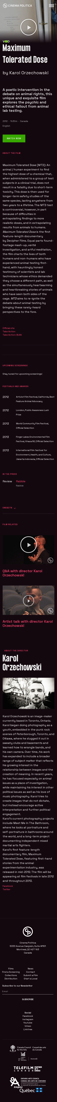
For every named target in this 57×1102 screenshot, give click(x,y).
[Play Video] (28, 27)
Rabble (20, 481)
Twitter (6, 889)
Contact (30, 971)
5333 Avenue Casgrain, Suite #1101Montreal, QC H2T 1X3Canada (28, 949)
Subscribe (28, 999)
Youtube (27, 1022)
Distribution (11, 978)
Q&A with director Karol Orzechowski (22, 573)
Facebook (8, 886)
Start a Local (30, 978)
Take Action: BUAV (12, 334)
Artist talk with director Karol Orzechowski (28, 623)
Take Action (9, 331)
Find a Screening (11, 971)
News (30, 968)
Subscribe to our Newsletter (17, 985)
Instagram (28, 1019)
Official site (9, 328)
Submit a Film (31, 975)
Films (11, 968)
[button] (28, 544)
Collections (11, 975)
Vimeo (28, 1026)
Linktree (28, 1029)
